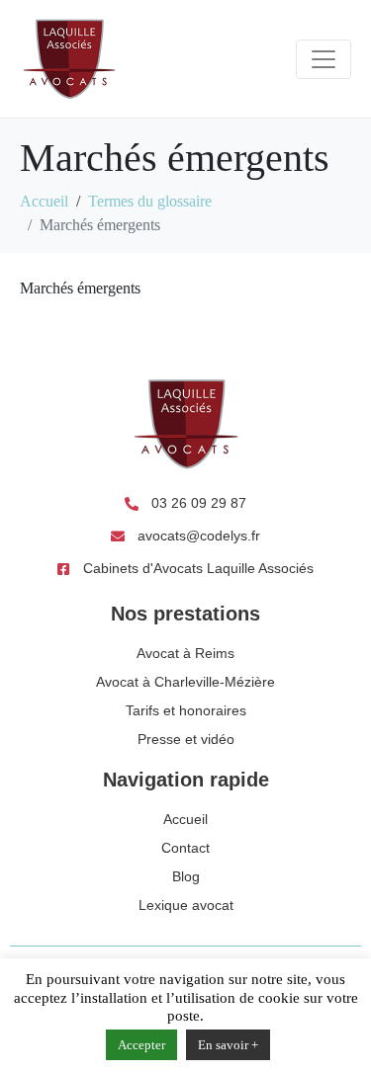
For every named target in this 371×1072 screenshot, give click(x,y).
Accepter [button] (141, 1044)
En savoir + (228, 1044)
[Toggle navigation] (323, 59)
